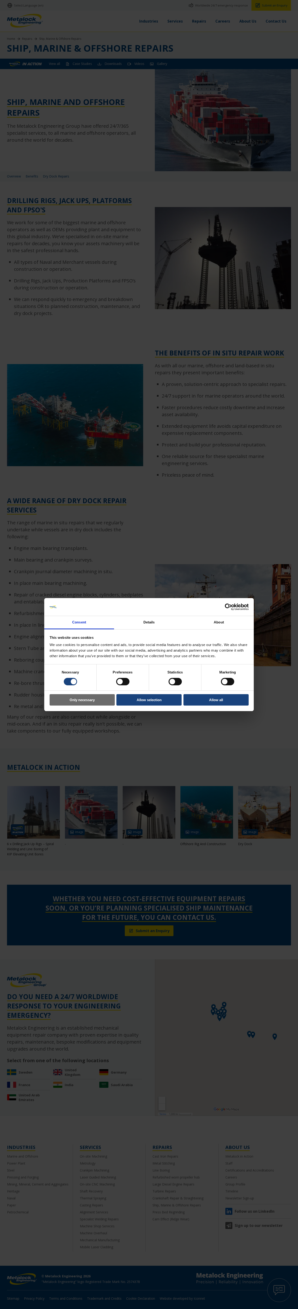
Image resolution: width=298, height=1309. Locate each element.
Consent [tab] (79, 622)
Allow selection (149, 700)
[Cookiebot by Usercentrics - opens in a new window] (228, 606)
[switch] (122, 681)
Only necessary (82, 700)
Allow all (216, 700)
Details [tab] (149, 622)
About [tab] (219, 622)
